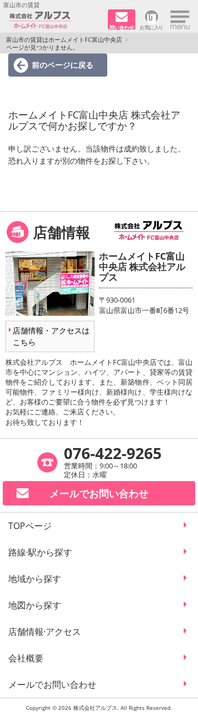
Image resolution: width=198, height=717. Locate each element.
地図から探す (34, 605)
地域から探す (34, 579)
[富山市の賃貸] (54, 20)
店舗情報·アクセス (44, 632)
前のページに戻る (63, 65)
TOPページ (30, 526)
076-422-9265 (113, 453)
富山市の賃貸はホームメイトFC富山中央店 (64, 39)
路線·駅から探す (40, 552)
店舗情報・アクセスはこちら (51, 336)
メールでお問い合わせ (52, 684)
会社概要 (25, 658)
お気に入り (151, 27)
